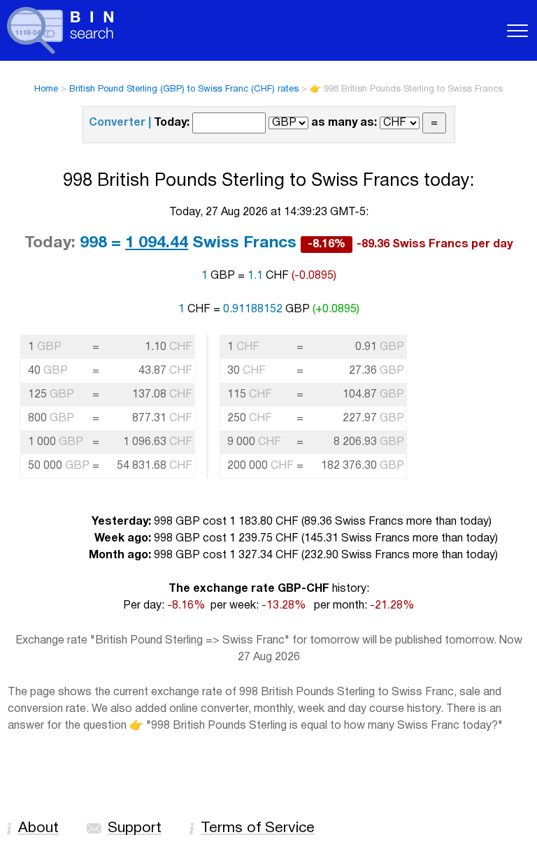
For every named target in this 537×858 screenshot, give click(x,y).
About (38, 828)
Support (135, 828)
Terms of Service (258, 828)
